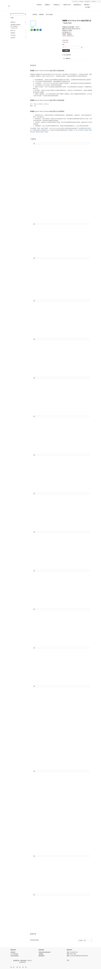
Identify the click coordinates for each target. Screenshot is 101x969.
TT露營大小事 (66, 4)
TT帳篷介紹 (56, 4)
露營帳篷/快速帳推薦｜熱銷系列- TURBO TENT (15, 26)
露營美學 (13, 37)
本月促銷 (13, 35)
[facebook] (34, 30)
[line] (32, 30)
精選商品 (13, 22)
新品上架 (13, 30)
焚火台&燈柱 (49, 14)
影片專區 (87, 7)
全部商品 (34, 14)
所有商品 (39, 4)
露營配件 (47, 4)
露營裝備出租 (77, 4)
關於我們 (86, 4)
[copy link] (40, 30)
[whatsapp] (37, 30)
